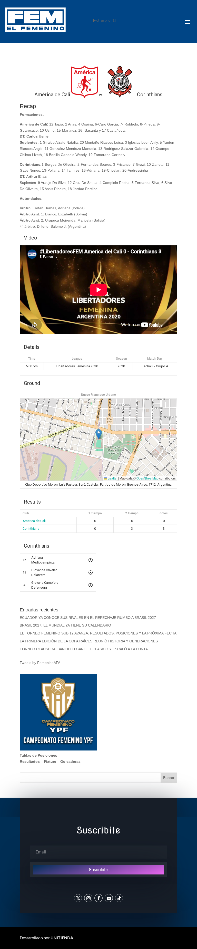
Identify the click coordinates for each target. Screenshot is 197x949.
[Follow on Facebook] (98, 898)
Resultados (30, 761)
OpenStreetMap (147, 478)
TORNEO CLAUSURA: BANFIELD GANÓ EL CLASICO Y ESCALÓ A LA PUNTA (84, 649)
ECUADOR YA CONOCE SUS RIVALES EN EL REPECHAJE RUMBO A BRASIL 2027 (88, 618)
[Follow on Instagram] (88, 898)
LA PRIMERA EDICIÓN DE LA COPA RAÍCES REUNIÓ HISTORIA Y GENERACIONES (89, 641)
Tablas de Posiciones (38, 755)
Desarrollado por (46, 937)
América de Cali (34, 521)
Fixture (50, 761)
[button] (98, 434)
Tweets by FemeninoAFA (40, 663)
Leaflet (112, 478)
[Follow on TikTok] (119, 898)
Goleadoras (70, 761)
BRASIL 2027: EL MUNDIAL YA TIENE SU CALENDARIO (65, 625)
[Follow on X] (78, 898)
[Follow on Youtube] (109, 898)
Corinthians (31, 528)
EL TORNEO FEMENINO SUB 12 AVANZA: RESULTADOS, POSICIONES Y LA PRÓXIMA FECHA (98, 633)
